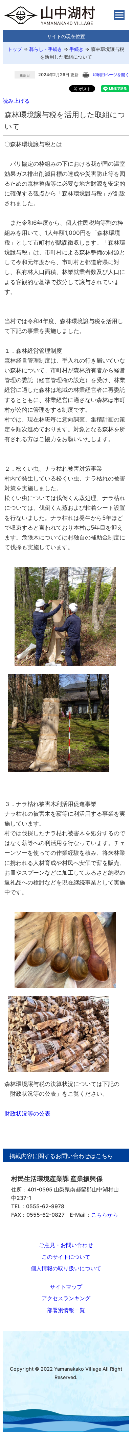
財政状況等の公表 (27, 1113)
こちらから (104, 1215)
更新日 (25, 75)
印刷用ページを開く (111, 74)
